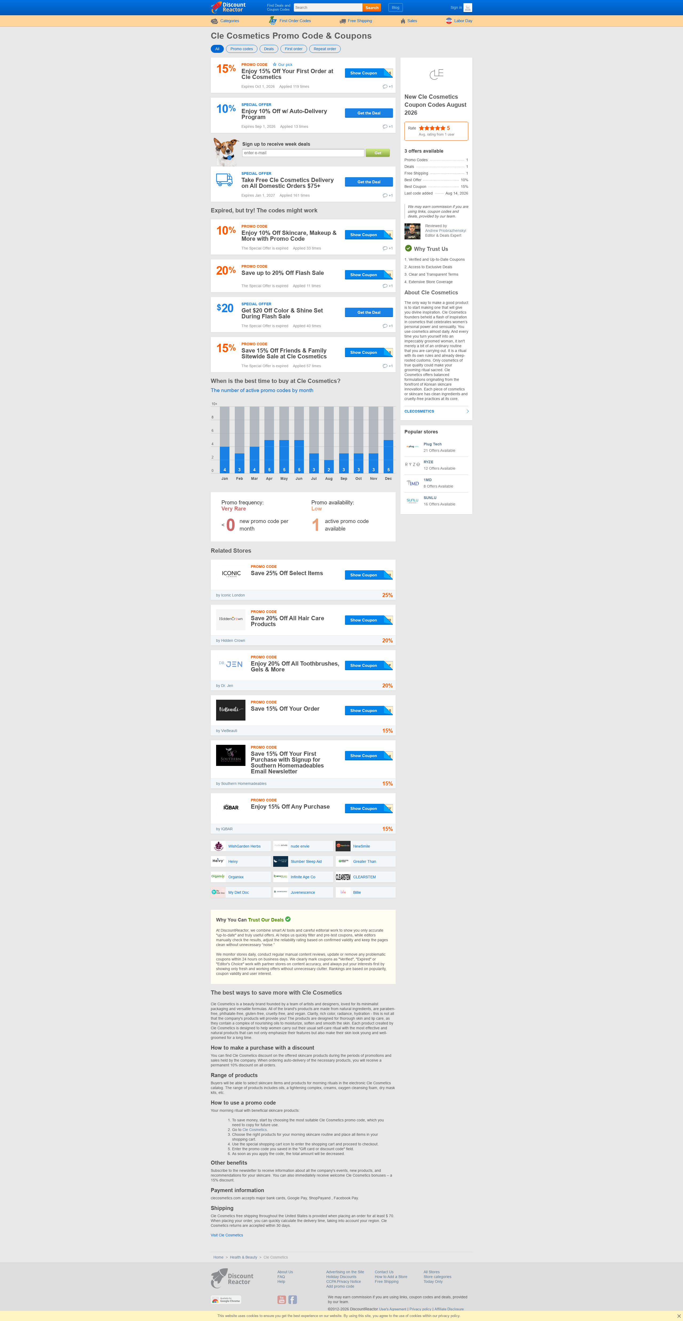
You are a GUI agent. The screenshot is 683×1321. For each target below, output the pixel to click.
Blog (395, 7)
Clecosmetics (419, 411)
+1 (391, 86)
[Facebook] (293, 1299)
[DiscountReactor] (228, 7)
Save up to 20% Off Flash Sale (282, 273)
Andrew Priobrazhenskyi (445, 230)
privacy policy (448, 1316)
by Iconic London (230, 595)
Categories (229, 20)
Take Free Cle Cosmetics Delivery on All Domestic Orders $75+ (287, 183)
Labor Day (463, 20)
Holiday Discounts (341, 1277)
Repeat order (325, 49)
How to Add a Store (391, 1277)
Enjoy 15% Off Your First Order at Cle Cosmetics (287, 74)
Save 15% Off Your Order (285, 708)
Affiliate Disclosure (449, 1309)
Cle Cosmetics (255, 1130)
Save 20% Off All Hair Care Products (287, 621)
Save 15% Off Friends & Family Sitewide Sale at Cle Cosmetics (284, 353)
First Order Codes (295, 20)
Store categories (437, 1277)
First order (294, 49)
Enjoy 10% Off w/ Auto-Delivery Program (284, 114)
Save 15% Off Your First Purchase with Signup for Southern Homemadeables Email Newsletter (287, 762)
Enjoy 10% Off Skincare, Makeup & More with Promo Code (289, 236)
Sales (412, 20)
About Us (285, 1272)
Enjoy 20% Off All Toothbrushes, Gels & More (295, 666)
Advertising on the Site (345, 1272)
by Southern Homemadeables (241, 783)
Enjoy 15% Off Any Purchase (290, 806)
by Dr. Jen (224, 685)
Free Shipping (360, 20)
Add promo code (340, 1286)
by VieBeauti (226, 731)
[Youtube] (282, 1299)
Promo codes (242, 49)
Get (378, 153)
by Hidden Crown (230, 640)
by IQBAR (224, 829)
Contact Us (384, 1272)
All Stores (432, 1272)
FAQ (281, 1277)
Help (281, 1281)
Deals (269, 49)
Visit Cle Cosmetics (227, 1235)
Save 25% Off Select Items (287, 573)
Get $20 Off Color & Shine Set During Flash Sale (282, 313)
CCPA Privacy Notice (343, 1281)
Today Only (433, 1281)
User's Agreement (392, 1309)
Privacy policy (420, 1309)
